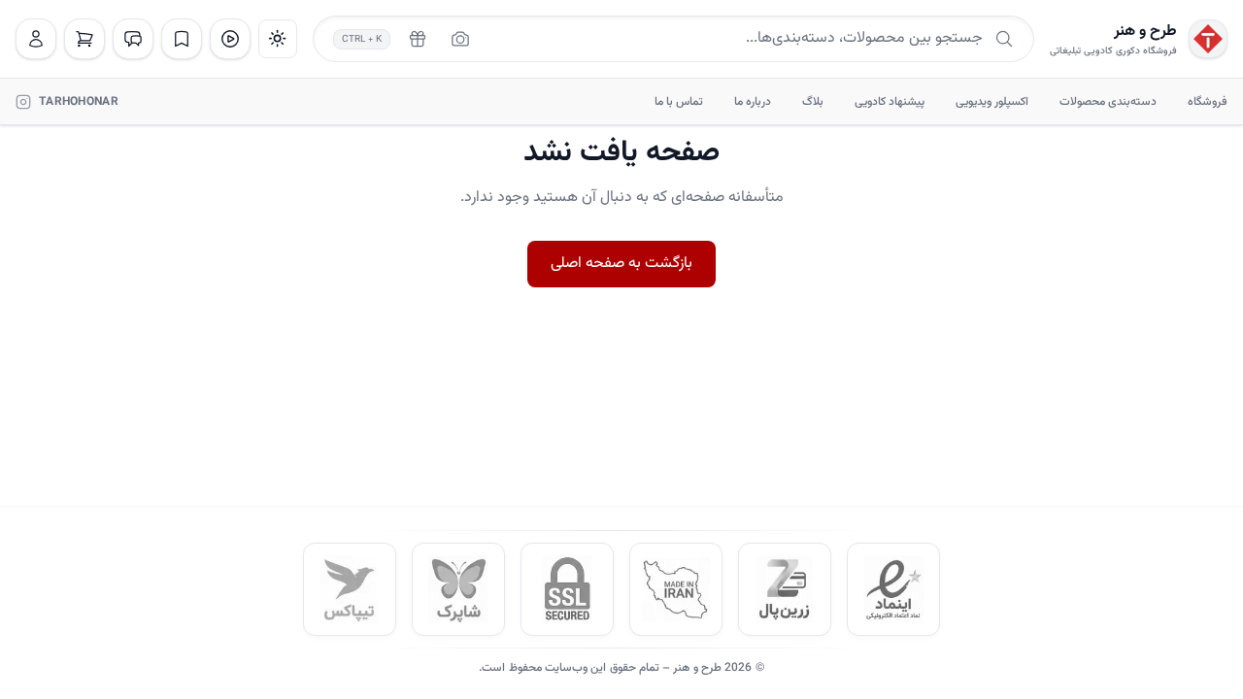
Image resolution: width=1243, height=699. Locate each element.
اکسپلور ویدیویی (992, 102)
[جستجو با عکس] (460, 38)
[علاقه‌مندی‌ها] (181, 38)
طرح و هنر (1145, 32)
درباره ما (752, 102)
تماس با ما (679, 102)
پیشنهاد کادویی (889, 102)
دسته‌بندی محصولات (1108, 102)
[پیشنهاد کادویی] (417, 38)
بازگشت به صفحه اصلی (621, 263)
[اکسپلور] (230, 38)
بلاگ (812, 102)
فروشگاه (1207, 102)
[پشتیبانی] (133, 38)
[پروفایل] (36, 38)
